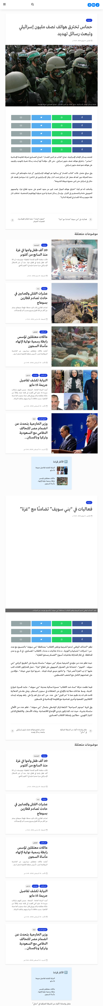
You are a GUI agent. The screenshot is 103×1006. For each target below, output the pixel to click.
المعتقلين (35, 332)
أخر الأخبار (43, 332)
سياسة (89, 20)
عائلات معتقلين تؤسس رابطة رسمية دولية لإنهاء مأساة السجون (31, 341)
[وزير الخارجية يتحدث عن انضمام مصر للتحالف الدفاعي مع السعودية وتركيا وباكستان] (75, 433)
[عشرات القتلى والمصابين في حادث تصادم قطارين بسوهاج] (75, 303)
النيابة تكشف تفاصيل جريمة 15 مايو (33, 382)
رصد (38, 288)
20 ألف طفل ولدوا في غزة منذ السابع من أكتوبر (31, 252)
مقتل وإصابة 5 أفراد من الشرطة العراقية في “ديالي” (51, 1004)
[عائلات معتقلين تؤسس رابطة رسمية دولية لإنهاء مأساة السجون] (75, 346)
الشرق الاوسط (42, 419)
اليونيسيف (36, 245)
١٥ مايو (28, 375)
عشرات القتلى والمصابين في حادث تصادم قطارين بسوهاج (30, 298)
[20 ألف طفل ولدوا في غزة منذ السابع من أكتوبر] (75, 259)
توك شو (35, 375)
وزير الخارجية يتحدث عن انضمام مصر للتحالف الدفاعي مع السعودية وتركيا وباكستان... (31, 431)
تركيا (34, 419)
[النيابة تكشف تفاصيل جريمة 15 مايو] (75, 389)
